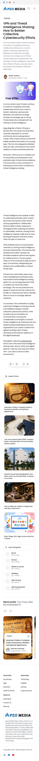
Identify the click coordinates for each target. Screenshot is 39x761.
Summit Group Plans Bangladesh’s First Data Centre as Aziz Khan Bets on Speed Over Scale (19, 476)
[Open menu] (34, 8)
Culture (9, 636)
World (13, 553)
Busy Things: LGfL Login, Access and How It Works (19, 537)
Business (7, 18)
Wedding (14, 573)
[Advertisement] (19, 190)
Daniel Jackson (14, 76)
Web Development (18, 587)
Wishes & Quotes (17, 567)
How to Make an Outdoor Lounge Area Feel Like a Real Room (18, 507)
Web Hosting (16, 580)
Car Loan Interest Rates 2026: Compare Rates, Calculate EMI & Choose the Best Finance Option (18, 441)
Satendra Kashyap (17, 649)
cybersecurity (26, 341)
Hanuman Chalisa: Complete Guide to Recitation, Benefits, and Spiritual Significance (18, 409)
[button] (14, 2)
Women (14, 560)
